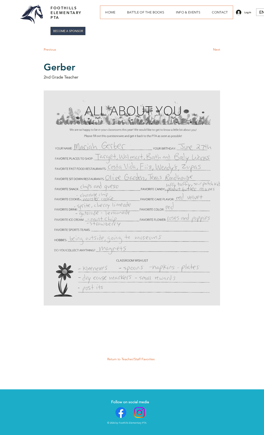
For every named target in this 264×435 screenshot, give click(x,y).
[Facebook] (121, 412)
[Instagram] (139, 412)
